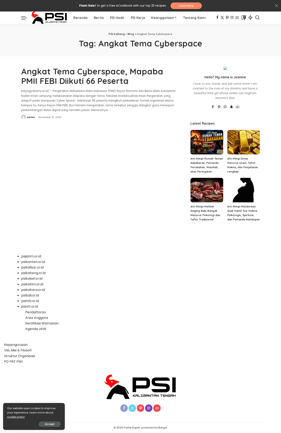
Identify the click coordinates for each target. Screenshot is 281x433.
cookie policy (16, 417)
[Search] (257, 18)
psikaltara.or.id (33, 289)
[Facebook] (217, 18)
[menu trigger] (26, 18)
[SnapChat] (231, 107)
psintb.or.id (30, 301)
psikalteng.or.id (33, 273)
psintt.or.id (29, 306)
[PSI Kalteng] (49, 18)
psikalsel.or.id (31, 278)
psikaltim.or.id (32, 284)
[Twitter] (222, 18)
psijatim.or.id (31, 256)
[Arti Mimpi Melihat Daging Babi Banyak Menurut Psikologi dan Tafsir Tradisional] (206, 190)
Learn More (186, 5)
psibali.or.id (30, 295)
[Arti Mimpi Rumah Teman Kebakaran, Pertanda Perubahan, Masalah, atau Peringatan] (206, 142)
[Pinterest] (227, 18)
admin (31, 117)
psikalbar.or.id (32, 267)
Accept (50, 424)
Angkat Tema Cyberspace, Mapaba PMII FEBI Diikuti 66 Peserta (92, 76)
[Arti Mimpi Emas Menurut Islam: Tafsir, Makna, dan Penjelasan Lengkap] (243, 142)
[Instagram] (232, 18)
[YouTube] (237, 18)
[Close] (276, 6)
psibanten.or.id (33, 261)
